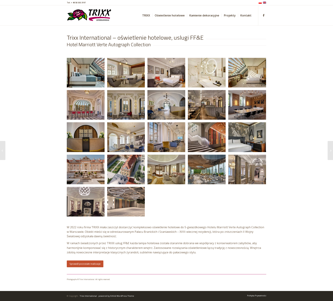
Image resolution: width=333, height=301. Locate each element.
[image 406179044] (87, 138)
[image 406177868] (87, 106)
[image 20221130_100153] (87, 203)
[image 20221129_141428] (127, 203)
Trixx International (88, 296)
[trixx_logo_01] (89, 15)
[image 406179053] (127, 138)
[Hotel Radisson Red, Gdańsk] (2, 150)
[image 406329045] (248, 138)
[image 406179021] (127, 106)
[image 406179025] (167, 106)
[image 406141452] (127, 74)
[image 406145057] (208, 74)
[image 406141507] (167, 74)
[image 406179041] (248, 106)
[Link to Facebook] (263, 15)
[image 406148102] (248, 74)
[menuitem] (146, 15)
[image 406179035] (208, 106)
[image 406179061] (167, 138)
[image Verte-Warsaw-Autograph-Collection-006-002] (208, 171)
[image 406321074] (208, 138)
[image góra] (127, 171)
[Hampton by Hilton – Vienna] (330, 150)
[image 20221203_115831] (248, 171)
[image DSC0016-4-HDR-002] (87, 171)
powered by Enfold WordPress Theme (116, 296)
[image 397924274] (87, 74)
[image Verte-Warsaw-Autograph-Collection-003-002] (167, 171)
